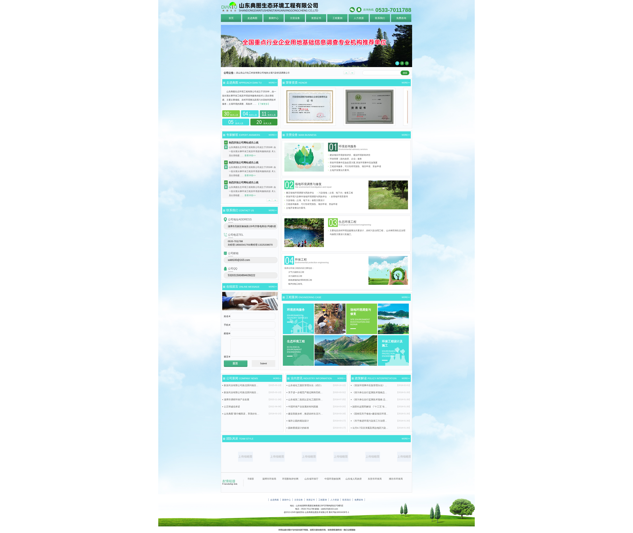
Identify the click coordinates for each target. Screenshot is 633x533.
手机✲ (227, 325)
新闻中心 (274, 18)
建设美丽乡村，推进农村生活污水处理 (306, 413)
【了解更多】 (263, 104)
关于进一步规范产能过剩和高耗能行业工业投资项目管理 (306, 392)
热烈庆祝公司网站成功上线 (243, 142)
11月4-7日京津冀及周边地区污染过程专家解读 (370, 428)
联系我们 (380, 18)
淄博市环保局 (343, 479)
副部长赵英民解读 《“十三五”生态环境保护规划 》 (370, 406)
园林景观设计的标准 (298, 428)
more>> (273, 83)
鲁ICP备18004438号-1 (339, 512)
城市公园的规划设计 (298, 420)
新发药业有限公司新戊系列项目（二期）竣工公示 (242, 385)
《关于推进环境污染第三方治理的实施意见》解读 (370, 420)
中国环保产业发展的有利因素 (303, 406)
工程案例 (337, 18)
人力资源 (359, 18)
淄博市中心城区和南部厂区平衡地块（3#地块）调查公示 (263, 75)
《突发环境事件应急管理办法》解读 (370, 385)
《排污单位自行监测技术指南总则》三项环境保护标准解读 (370, 392)
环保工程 (312, 261)
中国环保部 (321, 479)
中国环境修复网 (406, 479)
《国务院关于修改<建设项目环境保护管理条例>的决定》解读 (370, 413)
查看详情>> (250, 155)
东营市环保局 (279, 479)
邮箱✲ (227, 333)
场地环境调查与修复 (313, 185)
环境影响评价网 (364, 479)
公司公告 (229, 72)
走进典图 (252, 18)
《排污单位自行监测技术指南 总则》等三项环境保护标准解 (370, 399)
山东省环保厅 (385, 479)
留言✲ (227, 356)
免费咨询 (401, 18)
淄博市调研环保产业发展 (236, 399)
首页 (231, 18)
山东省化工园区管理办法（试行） (305, 385)
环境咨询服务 (353, 147)
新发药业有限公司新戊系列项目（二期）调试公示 (242, 392)
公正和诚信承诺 (232, 406)
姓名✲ (227, 316)
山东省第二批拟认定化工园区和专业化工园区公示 (306, 399)
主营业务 (295, 18)
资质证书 (316, 18)
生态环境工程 (355, 223)
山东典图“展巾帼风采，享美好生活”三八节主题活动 (242, 413)
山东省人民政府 (258, 479)
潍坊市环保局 (300, 479)
